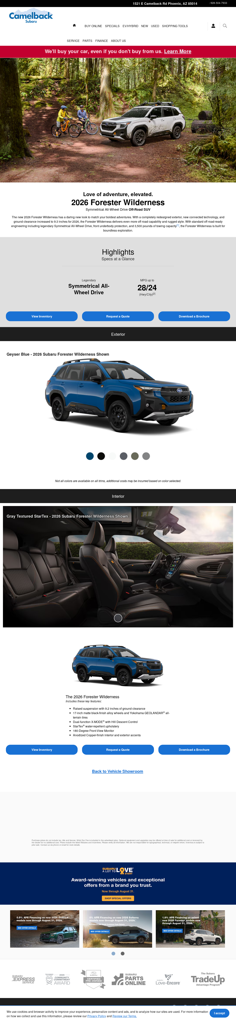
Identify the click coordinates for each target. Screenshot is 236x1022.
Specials (112, 26)
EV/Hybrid (130, 26)
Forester (190, 929)
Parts (87, 41)
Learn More (177, 51)
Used (155, 26)
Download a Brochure (194, 316)
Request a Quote (118, 316)
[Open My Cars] (212, 26)
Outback (44, 929)
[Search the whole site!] (225, 25)
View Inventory (42, 316)
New (144, 26)
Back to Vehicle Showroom (117, 771)
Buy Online (93, 26)
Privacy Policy (96, 1016)
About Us (118, 41)
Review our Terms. (124, 1016)
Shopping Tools (175, 26)
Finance (101, 41)
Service (73, 41)
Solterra (117, 929)
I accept (219, 1013)
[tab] (90, 456)
